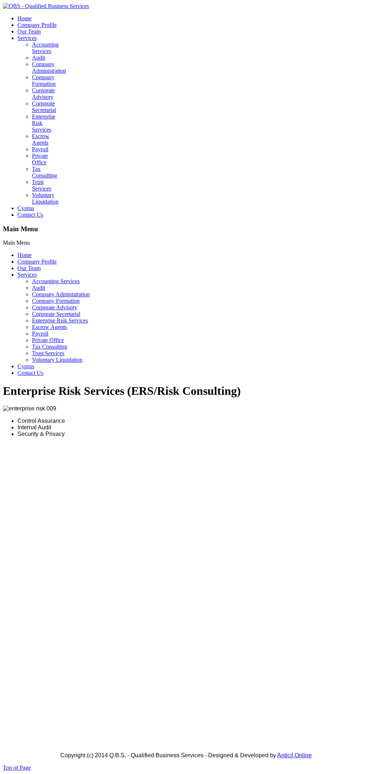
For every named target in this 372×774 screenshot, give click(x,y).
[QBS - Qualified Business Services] (46, 6)
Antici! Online (294, 755)
